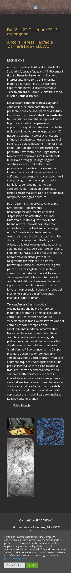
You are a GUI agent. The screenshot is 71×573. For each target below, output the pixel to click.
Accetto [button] (32, 565)
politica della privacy (15, 558)
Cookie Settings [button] (14, 565)
